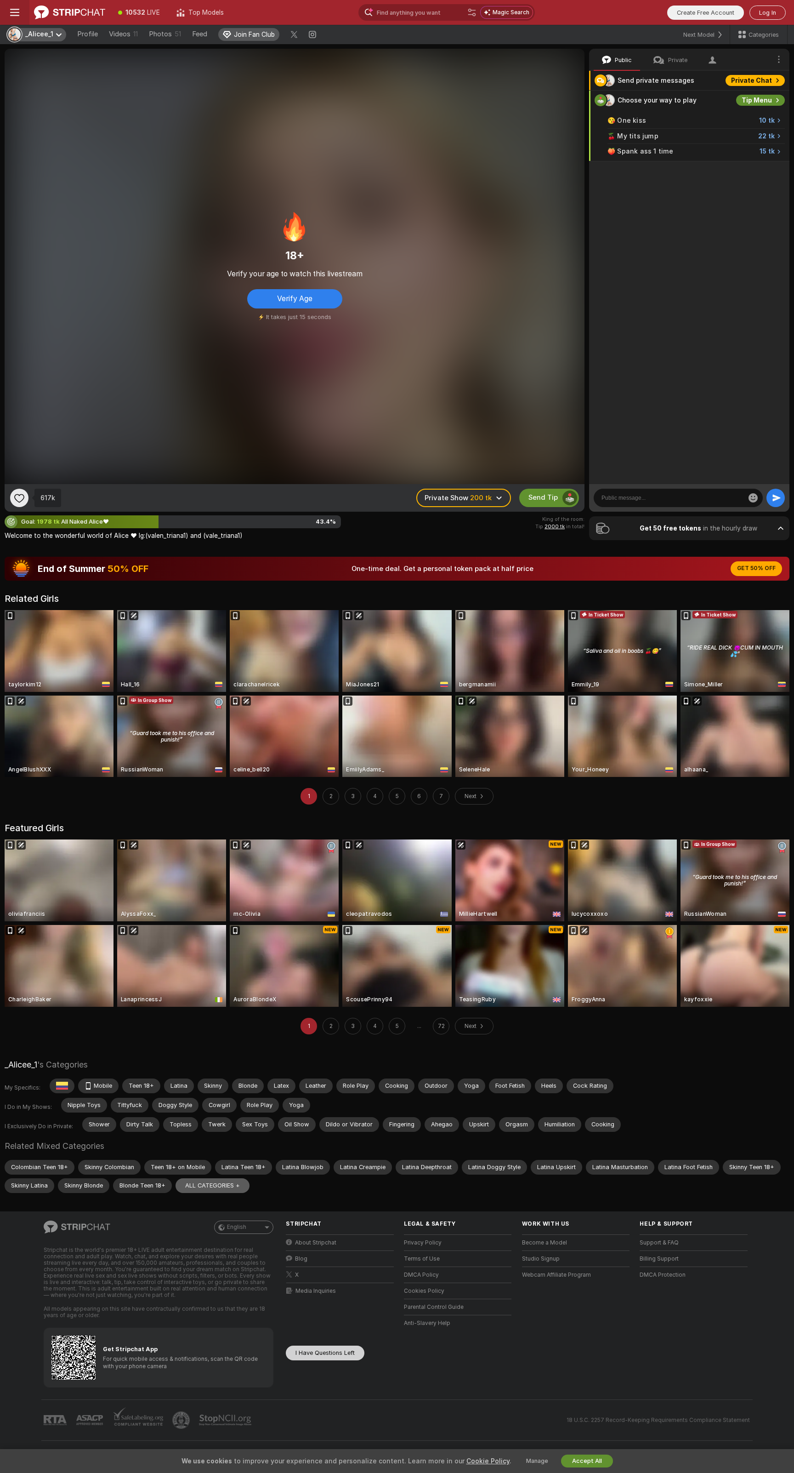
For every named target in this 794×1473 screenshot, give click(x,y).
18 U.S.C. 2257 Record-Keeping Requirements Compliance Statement (658, 1420)
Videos (123, 34)
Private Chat (751, 80)
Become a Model (544, 1242)
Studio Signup (541, 1259)
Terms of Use (422, 1259)
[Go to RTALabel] (56, 1420)
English (236, 1227)
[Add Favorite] (19, 498)
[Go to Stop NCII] (226, 1420)
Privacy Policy (423, 1242)
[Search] (471, 12)
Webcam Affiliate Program (556, 1275)
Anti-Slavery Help (427, 1323)
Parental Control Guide (434, 1307)
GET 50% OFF (756, 568)
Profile (87, 34)
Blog (301, 1259)
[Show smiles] (753, 497)
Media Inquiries (315, 1291)
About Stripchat (315, 1242)
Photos (165, 34)
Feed (199, 34)
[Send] (775, 498)
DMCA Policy (421, 1275)
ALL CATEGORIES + (212, 1185)
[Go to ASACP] (90, 1420)
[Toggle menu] (14, 12)
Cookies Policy (424, 1291)
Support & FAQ (659, 1242)
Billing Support (659, 1259)
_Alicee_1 (21, 1064)
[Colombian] (62, 1086)
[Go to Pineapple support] (182, 1420)
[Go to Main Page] (69, 12)
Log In (767, 12)
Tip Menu (757, 100)
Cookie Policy (488, 1461)
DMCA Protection (663, 1275)
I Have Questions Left (325, 1352)
